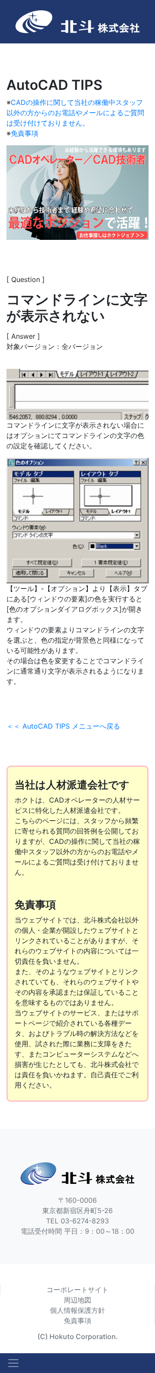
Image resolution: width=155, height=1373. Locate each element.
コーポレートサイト (77, 1289)
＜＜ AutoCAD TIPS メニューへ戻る (63, 726)
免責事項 (24, 133)
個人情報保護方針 (77, 1310)
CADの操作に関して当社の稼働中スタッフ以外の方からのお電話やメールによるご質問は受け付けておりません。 (75, 112)
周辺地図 (77, 1300)
